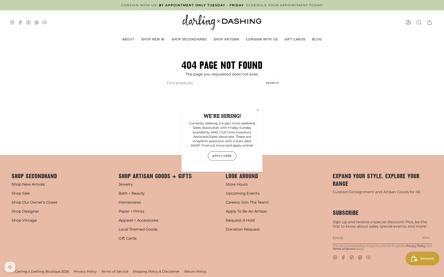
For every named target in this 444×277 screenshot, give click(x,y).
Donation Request (243, 229)
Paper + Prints (131, 211)
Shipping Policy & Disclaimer (156, 271)
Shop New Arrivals (28, 184)
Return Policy (195, 271)
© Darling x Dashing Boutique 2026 (40, 271)
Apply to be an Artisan (246, 211)
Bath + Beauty (132, 193)
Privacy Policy (416, 246)
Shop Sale (21, 193)
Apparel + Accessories (138, 220)
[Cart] (429, 22)
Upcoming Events (242, 193)
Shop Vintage (24, 220)
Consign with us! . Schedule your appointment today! (222, 5)
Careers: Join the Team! (247, 202)
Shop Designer (25, 211)
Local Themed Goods (138, 229)
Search (272, 82)
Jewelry (126, 184)
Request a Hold (240, 220)
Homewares (130, 202)
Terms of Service (344, 248)
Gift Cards (127, 238)
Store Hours (237, 184)
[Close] (258, 110)
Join (426, 237)
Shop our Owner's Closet (35, 202)
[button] (128, 39)
